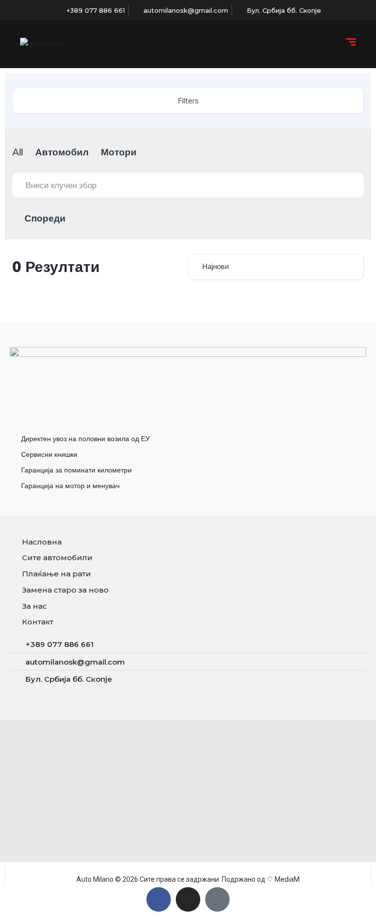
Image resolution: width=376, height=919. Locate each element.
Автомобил (62, 152)
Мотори (119, 152)
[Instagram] (188, 899)
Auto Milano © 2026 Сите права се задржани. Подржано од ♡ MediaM (188, 879)
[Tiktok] (217, 899)
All (17, 152)
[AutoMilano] (42, 43)
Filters (188, 100)
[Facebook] (158, 899)
